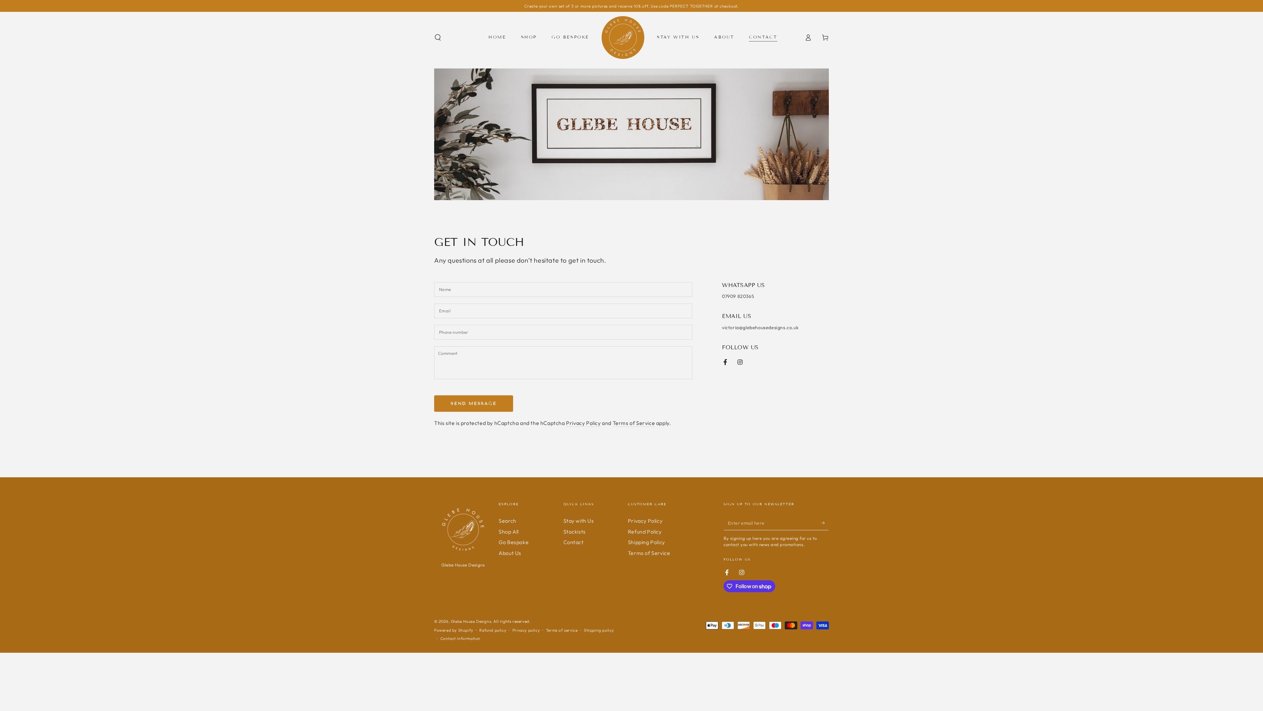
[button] (437, 37)
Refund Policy (645, 531)
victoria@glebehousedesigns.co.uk (760, 327)
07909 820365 (738, 296)
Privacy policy (526, 630)
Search (507, 520)
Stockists (574, 531)
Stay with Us (578, 520)
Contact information (460, 638)
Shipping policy (599, 630)
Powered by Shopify (453, 630)
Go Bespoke (514, 542)
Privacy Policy (583, 423)
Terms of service (562, 630)
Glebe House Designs (471, 621)
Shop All (509, 531)
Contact (573, 542)
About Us (510, 553)
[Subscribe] (825, 522)
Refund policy (492, 630)
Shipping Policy (646, 542)
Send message (473, 403)
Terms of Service (634, 423)
